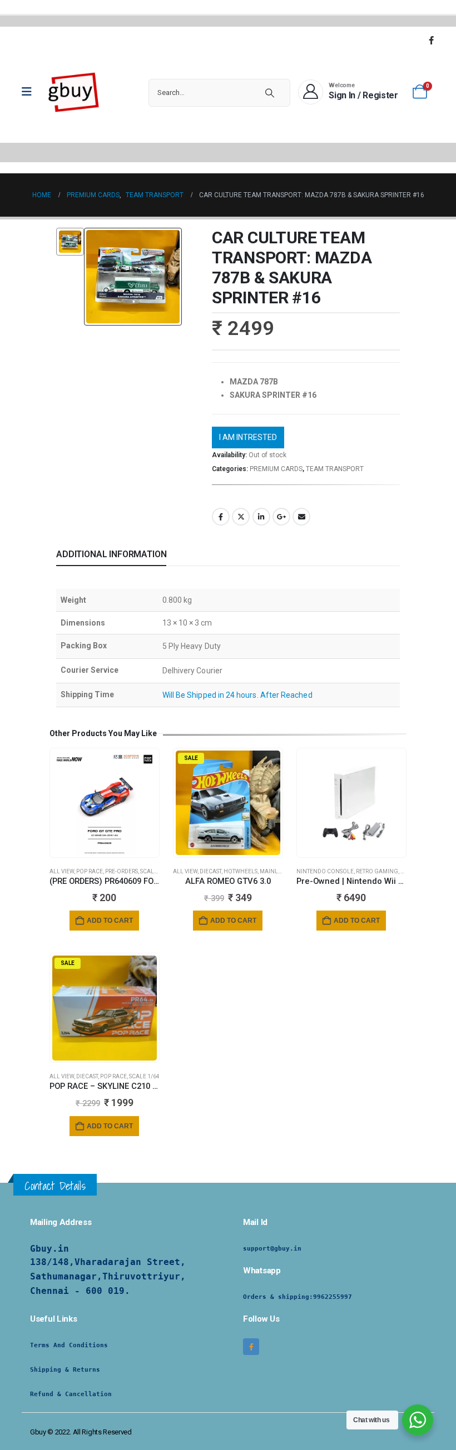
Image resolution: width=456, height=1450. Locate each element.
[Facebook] (431, 40)
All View (61, 871)
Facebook (221, 517)
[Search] (270, 92)
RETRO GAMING (377, 871)
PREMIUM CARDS (276, 469)
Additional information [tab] (111, 554)
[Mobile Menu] (30, 91)
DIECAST (210, 871)
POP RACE (89, 871)
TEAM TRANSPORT (335, 469)
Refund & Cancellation (71, 1394)
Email (301, 517)
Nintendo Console (325, 871)
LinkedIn (261, 517)
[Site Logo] (74, 91)
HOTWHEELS (240, 871)
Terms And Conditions (69, 1345)
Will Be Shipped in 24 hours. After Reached (237, 695)
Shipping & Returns (65, 1369)
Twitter (241, 517)
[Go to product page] (104, 803)
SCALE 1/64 (155, 871)
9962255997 (332, 1297)
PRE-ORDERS (121, 871)
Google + (281, 517)
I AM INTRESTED (248, 437)
